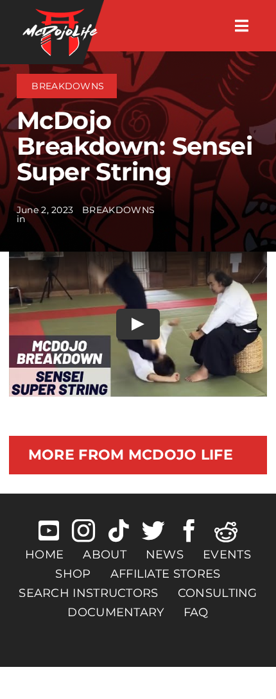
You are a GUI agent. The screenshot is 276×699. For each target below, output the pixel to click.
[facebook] (189, 530)
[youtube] (49, 530)
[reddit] (225, 530)
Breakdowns (67, 86)
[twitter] (153, 530)
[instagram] (83, 530)
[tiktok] (118, 530)
